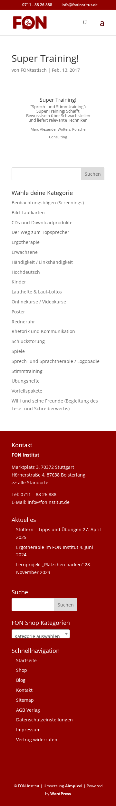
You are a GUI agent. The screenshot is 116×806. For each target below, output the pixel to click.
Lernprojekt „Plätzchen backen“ (49, 564)
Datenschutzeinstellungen (44, 720)
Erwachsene (25, 252)
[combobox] (41, 633)
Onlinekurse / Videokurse (39, 302)
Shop (21, 670)
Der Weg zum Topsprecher (40, 232)
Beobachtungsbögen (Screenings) (48, 202)
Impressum (28, 730)
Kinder (19, 282)
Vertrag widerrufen (36, 740)
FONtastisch (34, 70)
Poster (18, 312)
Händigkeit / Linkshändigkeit (42, 262)
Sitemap (25, 700)
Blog (20, 680)
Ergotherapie (26, 242)
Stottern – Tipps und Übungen (49, 529)
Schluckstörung (28, 341)
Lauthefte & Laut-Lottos (37, 292)
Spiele (18, 351)
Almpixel (73, 786)
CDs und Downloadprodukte (42, 222)
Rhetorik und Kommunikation (43, 331)
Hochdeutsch (26, 272)
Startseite (26, 660)
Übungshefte (26, 381)
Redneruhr (23, 322)
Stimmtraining (27, 371)
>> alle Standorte (30, 482)
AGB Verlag (28, 710)
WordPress (60, 793)
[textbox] (41, 636)
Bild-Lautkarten (28, 212)
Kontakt (24, 690)
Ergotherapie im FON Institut (47, 547)
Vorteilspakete (27, 391)
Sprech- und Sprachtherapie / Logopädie (56, 361)
